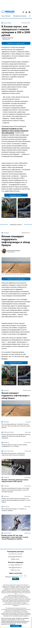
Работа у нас (15, 570)
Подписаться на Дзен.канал (16, 43)
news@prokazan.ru (15, 567)
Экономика (6, 232)
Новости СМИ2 (6, 197)
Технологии (6, 442)
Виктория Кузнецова (13, 250)
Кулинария (6, 421)
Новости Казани (7, 22)
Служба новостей (7, 38)
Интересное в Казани (9, 432)
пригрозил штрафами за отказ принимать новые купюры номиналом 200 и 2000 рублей (15, 131)
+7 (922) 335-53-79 (15, 565)
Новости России (7, 533)
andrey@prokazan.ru (15, 556)
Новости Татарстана (8, 451)
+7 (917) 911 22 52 (15, 554)
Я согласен (16, 626)
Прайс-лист (15, 559)
